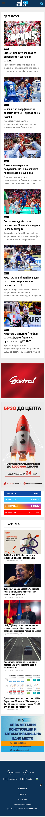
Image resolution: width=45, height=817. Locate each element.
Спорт (6, 48)
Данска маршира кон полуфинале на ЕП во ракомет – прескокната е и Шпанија (22, 169)
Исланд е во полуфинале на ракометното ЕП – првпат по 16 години (22, 112)
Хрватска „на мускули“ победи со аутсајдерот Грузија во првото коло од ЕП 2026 (21, 337)
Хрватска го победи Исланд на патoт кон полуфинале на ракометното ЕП (21, 281)
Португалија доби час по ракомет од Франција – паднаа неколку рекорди (22, 225)
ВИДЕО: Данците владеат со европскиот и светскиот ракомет (20, 56)
